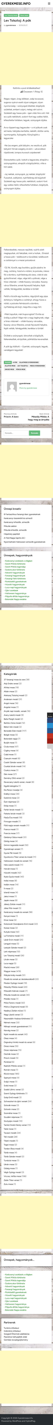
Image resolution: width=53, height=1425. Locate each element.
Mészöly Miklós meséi (13, 987)
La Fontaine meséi (12, 936)
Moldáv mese (10, 999)
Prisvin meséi (9, 1058)
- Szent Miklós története (14, 564)
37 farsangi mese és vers (14, 679)
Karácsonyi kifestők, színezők (16, 522)
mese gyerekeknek (37, 366)
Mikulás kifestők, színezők (15, 530)
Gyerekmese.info (15, 4)
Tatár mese (8, 1129)
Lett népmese (10, 951)
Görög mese (9, 841)
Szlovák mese (10, 1105)
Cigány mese (9, 750)
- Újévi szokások (11, 590)
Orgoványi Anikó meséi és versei (18, 1042)
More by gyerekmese (28, 388)
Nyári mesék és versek (13, 1034)
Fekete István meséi (12, 813)
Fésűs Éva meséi (11, 817)
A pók (15, 362)
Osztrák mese (10, 1054)
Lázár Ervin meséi (11, 940)
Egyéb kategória (11, 786)
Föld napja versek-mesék (15, 825)
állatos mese (10, 366)
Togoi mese (9, 1145)
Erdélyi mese (9, 794)
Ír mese (7, 888)
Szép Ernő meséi (11, 1097)
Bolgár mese (9, 735)
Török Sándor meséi (12, 1156)
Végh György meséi (12, 1172)
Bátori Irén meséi (11, 727)
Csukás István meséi (13, 766)
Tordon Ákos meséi (12, 1148)
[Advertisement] (26, 58)
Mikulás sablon (10, 526)
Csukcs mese (10, 770)
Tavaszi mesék (10, 1133)
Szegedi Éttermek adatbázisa (16, 1334)
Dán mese (8, 774)
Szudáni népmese (11, 1117)
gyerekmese (11, 25)
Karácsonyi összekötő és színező (18, 518)
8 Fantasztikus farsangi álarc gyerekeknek (22, 514)
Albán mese (9, 691)
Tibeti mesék (9, 1141)
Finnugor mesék (11, 821)
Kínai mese (8, 920)
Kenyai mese (9, 916)
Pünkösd (7, 1062)
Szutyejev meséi (11, 1121)
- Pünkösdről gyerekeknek (15, 581)
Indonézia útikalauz (12, 1331)
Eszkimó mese (10, 798)
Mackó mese (9, 967)
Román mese (9, 1070)
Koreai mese (9, 928)
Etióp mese (9, 806)
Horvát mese (9, 869)
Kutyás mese (9, 932)
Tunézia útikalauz (11, 1328)
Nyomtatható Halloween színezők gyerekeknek (24, 542)
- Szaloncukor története (14, 570)
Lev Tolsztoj (23, 366)
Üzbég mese (9, 1168)
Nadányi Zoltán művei (13, 1011)
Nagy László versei (12, 1014)
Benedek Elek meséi (13, 731)
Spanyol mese (10, 1078)
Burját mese (9, 743)
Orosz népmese (11, 1050)
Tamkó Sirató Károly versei (15, 1125)
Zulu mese (8, 1184)
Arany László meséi (12, 715)
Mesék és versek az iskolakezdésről (19, 979)
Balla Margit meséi (12, 719)
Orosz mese (24, 15)
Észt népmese (10, 802)
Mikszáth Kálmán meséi (14, 991)
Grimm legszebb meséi (14, 845)
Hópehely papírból (12, 534)
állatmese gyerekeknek (29, 362)
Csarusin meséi (10, 758)
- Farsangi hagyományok (14, 575)
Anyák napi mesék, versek (15, 711)
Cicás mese (9, 746)
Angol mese (9, 703)
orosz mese (9, 369)
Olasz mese (9, 1038)
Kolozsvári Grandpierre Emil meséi (19, 924)
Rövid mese (9, 1074)
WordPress (16, 1421)
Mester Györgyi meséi (13, 983)
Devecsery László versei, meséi (17, 782)
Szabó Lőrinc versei (12, 1089)
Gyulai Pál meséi (11, 853)
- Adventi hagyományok (14, 573)
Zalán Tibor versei (11, 1180)
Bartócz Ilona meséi (12, 723)
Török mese (9, 1152)
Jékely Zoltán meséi (12, 904)
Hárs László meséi (11, 865)
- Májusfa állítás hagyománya (16, 596)
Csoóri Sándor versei (13, 762)
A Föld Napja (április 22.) (14, 538)
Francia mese (10, 833)
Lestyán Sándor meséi (13, 947)
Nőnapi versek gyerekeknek (16, 1026)
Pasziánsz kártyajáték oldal (15, 1337)
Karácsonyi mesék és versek (16, 912)
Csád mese (9, 754)
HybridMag (30, 1421)
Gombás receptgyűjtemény (16, 1340)
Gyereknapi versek (12, 849)
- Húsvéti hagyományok (14, 584)
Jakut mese (9, 896)
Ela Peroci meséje (11, 790)
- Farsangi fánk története (15, 578)
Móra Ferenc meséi (12, 1003)
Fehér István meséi (12, 810)
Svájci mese (9, 1081)
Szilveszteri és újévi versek (15, 1101)
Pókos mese (20, 369)
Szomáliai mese (11, 1113)
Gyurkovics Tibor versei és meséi (18, 857)
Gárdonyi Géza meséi (13, 837)
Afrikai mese (9, 687)
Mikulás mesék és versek (14, 995)
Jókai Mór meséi (11, 908)
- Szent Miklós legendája (15, 567)
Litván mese (9, 959)
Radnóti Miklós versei (13, 1066)
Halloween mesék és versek (16, 861)
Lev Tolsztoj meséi (11, 15)
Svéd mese (9, 1085)
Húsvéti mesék (10, 873)
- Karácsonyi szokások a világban (18, 561)
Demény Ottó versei (12, 778)
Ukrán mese (9, 1164)
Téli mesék (8, 1137)
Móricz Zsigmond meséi (14, 1007)
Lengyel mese (10, 944)
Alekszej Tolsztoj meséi (14, 695)
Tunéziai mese (10, 1160)
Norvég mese (10, 1030)
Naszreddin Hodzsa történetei (17, 1018)
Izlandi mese (9, 892)
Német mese (9, 1022)
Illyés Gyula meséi (12, 877)
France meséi (10, 829)
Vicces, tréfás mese (12, 1176)
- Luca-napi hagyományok (15, 587)
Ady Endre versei (11, 683)
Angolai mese (10, 707)
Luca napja (8, 963)
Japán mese (9, 900)
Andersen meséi (11, 699)
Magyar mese (10, 971)
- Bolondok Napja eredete (15, 599)
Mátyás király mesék (12, 975)
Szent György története (14, 1093)
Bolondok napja (10, 739)
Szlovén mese (10, 1109)
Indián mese (9, 884)
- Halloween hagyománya (15, 593)
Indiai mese (9, 880)
